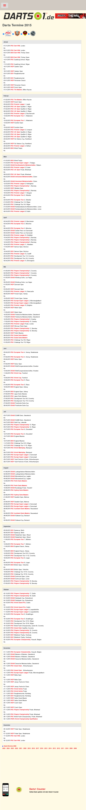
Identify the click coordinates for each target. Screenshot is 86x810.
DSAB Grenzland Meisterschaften (22, 177)
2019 (29, 748)
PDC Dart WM (15, 46)
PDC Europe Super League (19, 163)
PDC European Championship (21, 639)
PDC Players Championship (20, 186)
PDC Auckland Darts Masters (20, 509)
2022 (16, 748)
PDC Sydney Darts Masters (19, 490)
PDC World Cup (16, 373)
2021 (20, 748)
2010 (66, 748)
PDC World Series (17, 689)
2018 (33, 748)
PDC (12, 60)
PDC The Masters (16, 90)
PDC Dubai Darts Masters (19, 335)
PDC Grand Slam (16, 628)
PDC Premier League (17, 104)
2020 (24, 748)
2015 (45, 748)
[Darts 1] (28, 21)
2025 (3, 748)
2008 (75, 748)
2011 (62, 748)
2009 (71, 748)
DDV (12, 73)
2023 (12, 748)
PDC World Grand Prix (18, 603)
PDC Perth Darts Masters (19, 481)
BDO (12, 148)
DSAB (13, 207)
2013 (54, 748)
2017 (37, 748)
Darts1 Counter (37, 789)
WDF (12, 66)
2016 (41, 748)
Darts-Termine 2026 (10, 746)
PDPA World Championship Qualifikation (24, 719)
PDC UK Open (15, 107)
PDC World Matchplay (18, 448)
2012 (58, 748)
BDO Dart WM (15, 53)
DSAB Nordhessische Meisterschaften (23, 165)
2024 (8, 748)
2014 (50, 748)
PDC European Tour (17, 116)
